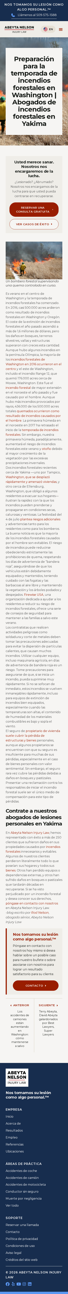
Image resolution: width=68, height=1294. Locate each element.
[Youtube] (19, 1284)
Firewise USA (33, 594)
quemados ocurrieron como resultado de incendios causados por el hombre (33, 415)
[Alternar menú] (61, 29)
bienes (10, 870)
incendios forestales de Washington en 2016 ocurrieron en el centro (34, 364)
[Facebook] (8, 1284)
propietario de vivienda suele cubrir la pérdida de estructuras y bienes (33, 735)
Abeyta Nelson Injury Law (30, 833)
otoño (46, 449)
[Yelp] (13, 1284)
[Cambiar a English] (48, 29)
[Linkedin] (30, 1284)
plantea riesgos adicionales (40, 519)
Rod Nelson (40, 913)
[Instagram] (24, 1284)
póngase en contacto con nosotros (32, 903)
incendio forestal (18, 388)
